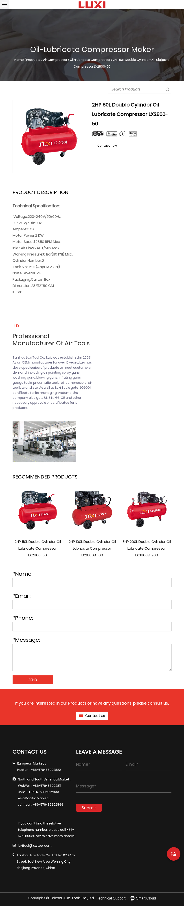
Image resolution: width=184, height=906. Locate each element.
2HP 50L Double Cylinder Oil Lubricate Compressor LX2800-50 (38, 548)
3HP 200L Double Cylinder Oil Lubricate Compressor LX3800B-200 (147, 548)
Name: (22, 574)
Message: (26, 640)
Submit (89, 808)
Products (33, 59)
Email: (22, 596)
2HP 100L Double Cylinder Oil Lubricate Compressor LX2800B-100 (92, 548)
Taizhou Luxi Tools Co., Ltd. (72, 898)
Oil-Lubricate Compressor (90, 59)
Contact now (107, 145)
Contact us (94, 715)
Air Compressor (55, 59)
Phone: (23, 618)
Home (19, 59)
